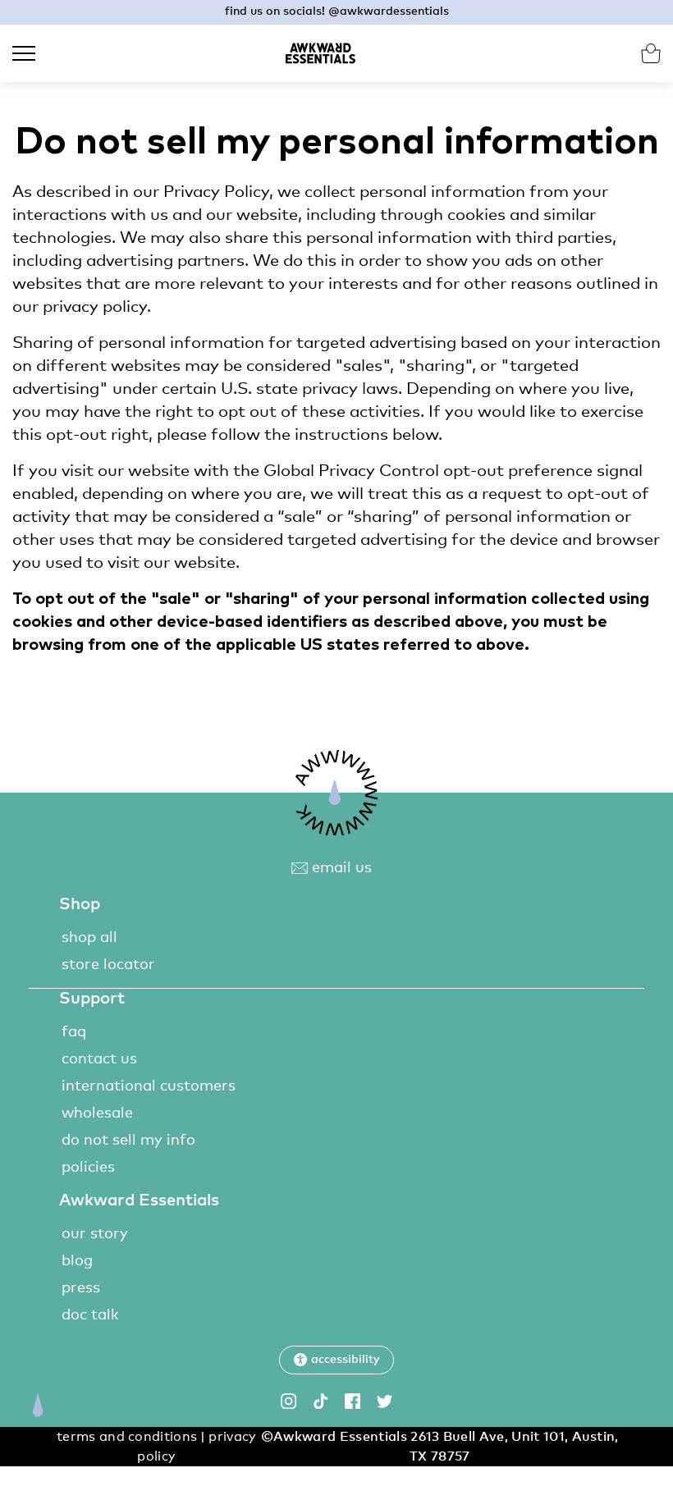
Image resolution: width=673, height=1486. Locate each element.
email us (340, 868)
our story (95, 1234)
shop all (89, 937)
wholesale (97, 1113)
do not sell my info (128, 1140)
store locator (108, 965)
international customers (149, 1086)
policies (88, 1167)
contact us (99, 1059)
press (81, 1288)
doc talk (90, 1315)
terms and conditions (127, 1436)
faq (74, 1032)
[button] (336, 1360)
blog (77, 1261)
